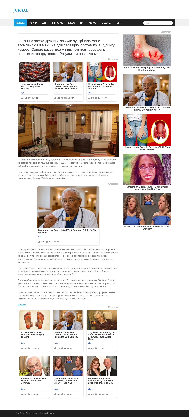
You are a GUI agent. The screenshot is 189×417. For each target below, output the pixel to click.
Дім (82, 23)
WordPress (20, 413)
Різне (118, 23)
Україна (33, 23)
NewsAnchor (38, 413)
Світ (44, 23)
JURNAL (21, 10)
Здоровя (93, 23)
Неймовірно (57, 23)
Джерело (22, 304)
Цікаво (71, 23)
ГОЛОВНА (20, 23)
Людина (106, 23)
